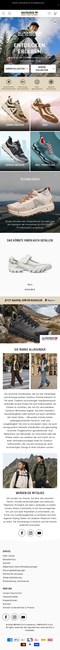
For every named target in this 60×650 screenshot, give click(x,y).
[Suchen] (10, 13)
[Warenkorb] (55, 13)
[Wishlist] (49, 13)
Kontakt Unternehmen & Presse (18, 607)
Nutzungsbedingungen (14, 570)
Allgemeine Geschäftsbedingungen (20, 566)
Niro (29, 284)
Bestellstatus (9, 559)
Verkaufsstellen (10, 597)
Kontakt (6, 563)
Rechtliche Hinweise (13, 574)
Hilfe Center (9, 556)
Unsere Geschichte (12, 593)
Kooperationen (10, 600)
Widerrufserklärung (12, 577)
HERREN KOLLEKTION (42, 69)
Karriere (7, 604)
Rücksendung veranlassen (16, 581)
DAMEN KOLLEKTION (15, 68)
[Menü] (3, 13)
